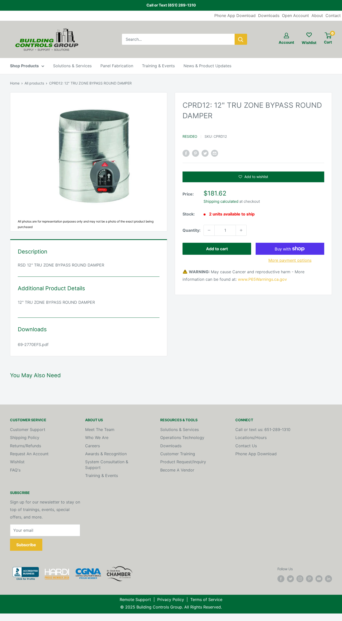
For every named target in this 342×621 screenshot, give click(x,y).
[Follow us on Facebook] (280, 578)
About (317, 15)
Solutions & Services (72, 65)
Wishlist (17, 461)
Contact (333, 15)
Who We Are (96, 437)
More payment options (289, 260)
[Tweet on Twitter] (205, 153)
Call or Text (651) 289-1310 (171, 5)
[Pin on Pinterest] (195, 153)
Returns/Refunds (25, 445)
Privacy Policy (170, 599)
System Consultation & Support (106, 464)
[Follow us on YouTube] (318, 578)
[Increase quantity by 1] (241, 230)
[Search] (241, 39)
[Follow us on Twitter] (290, 578)
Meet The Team (99, 429)
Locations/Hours (251, 437)
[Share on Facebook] (186, 153)
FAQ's (15, 470)
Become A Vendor (177, 470)
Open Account (295, 15)
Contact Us (246, 445)
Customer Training (177, 453)
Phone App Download (235, 15)
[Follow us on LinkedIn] (328, 578)
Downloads (268, 15)
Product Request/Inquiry (183, 461)
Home (15, 83)
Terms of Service (206, 599)
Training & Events (158, 65)
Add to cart (217, 248)
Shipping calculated (221, 201)
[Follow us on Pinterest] (309, 578)
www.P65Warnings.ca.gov (262, 279)
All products (34, 83)
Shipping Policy (24, 437)
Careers (92, 445)
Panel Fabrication (116, 65)
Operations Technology (182, 437)
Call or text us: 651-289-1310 (262, 429)
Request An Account (29, 453)
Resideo (190, 136)
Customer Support (27, 429)
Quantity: (192, 230)
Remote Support (135, 599)
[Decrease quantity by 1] (209, 230)
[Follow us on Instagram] (299, 578)
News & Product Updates (207, 65)
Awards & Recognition (106, 453)
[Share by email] (214, 153)
